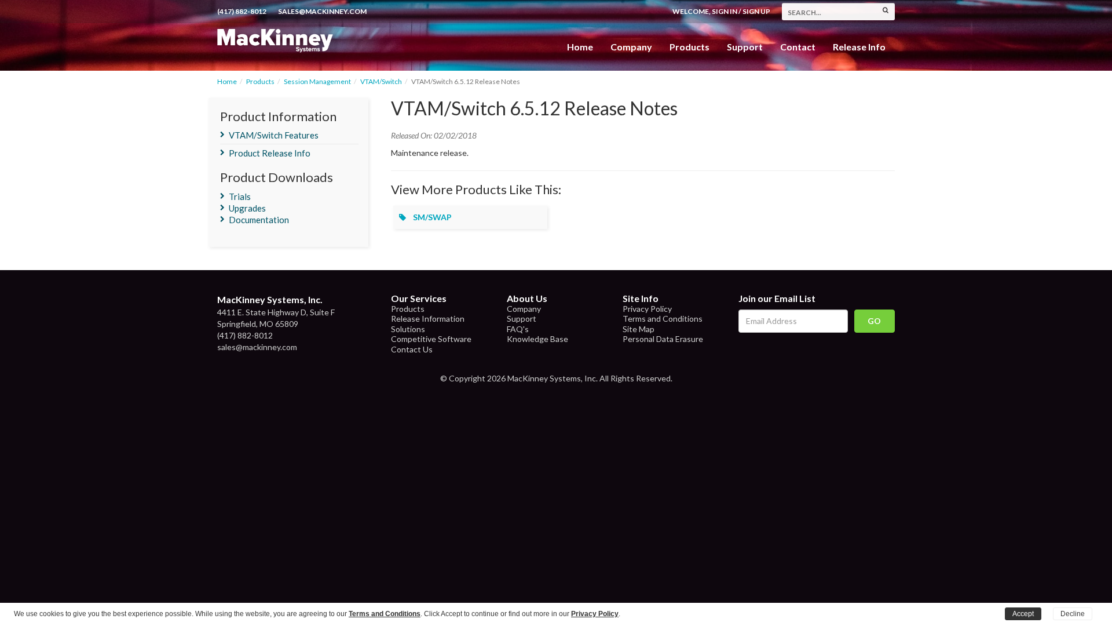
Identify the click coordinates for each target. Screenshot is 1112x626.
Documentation (259, 219)
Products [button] (689, 46)
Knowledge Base (537, 339)
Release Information (427, 318)
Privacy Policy (647, 309)
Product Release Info (269, 153)
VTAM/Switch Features (274, 135)
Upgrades (247, 208)
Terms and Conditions (663, 318)
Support (745, 46)
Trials (240, 196)
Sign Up (756, 11)
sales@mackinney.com (322, 11)
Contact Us (412, 349)
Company (631, 46)
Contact (797, 46)
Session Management (317, 81)
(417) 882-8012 (241, 11)
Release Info (859, 46)
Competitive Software (431, 339)
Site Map (638, 329)
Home (580, 46)
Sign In (724, 11)
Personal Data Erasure (663, 339)
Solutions (408, 329)
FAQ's (518, 329)
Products (260, 81)
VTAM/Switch (381, 81)
